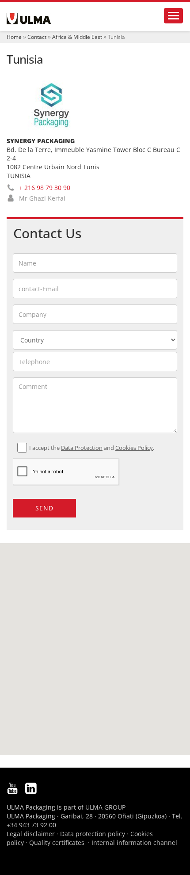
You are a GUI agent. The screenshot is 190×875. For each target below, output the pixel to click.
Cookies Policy (134, 448)
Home (14, 37)
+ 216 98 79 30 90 (44, 187)
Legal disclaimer (31, 833)
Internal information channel (134, 842)
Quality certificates (56, 842)
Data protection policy (92, 833)
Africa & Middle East (77, 37)
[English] (29, 18)
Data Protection (82, 448)
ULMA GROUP (105, 807)
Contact (36, 37)
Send (44, 508)
